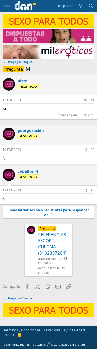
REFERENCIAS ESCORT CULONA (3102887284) (52, 241)
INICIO (9, 334)
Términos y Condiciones (22, 330)
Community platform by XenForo (45, 344)
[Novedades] (81, 6)
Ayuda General (75, 330)
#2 (92, 149)
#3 (92, 190)
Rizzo (22, 80)
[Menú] (7, 6)
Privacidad (52, 330)
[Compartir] (85, 100)
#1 (92, 100)
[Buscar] (91, 6)
